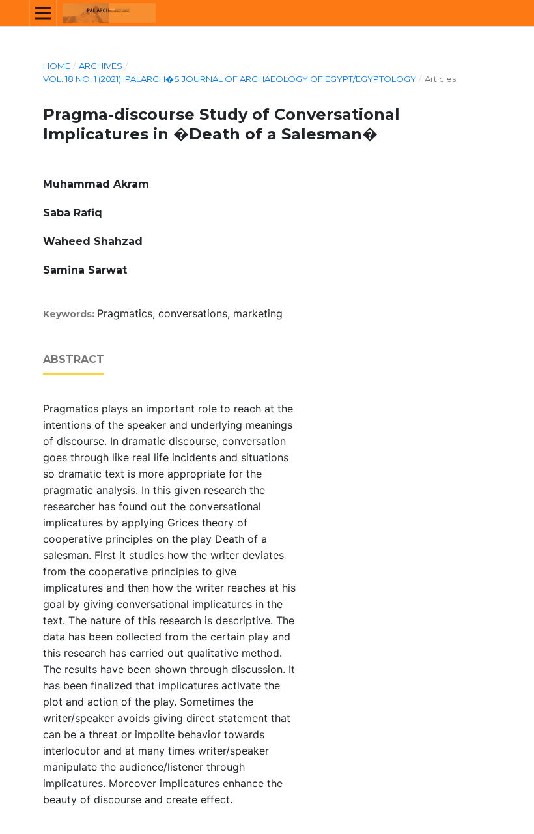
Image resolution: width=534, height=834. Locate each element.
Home (56, 66)
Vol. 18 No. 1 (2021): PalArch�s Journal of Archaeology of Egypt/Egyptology (229, 79)
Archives (100, 66)
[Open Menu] (43, 13)
